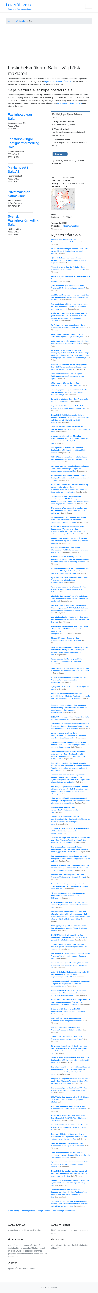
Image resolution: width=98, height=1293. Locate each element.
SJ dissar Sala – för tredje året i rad (72, 877)
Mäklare (11, 21)
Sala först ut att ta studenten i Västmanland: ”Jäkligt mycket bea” (69, 610)
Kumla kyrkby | (14, 1211)
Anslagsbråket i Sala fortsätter (70, 1030)
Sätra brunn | (57, 1211)
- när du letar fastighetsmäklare (19, 6)
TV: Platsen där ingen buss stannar (72, 327)
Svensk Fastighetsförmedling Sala (23, 220)
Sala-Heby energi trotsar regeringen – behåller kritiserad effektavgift (69, 791)
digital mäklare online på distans (58, 82)
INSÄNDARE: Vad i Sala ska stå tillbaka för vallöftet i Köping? (70, 420)
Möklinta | (25, 1211)
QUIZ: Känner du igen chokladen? (72, 288)
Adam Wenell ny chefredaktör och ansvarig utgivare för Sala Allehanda (70, 768)
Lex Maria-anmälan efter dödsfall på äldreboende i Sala (69, 1194)
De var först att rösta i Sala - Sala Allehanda (68, 399)
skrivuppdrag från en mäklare (69, 103)
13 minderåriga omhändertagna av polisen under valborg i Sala (68, 756)
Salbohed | (47, 1211)
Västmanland (21, 21)
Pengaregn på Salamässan (69, 242)
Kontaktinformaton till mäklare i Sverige (24, 1230)
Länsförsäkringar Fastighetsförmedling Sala (23, 143)
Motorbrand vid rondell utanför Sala (69, 343)
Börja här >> (60, 154)
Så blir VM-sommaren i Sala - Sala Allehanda (69, 717)
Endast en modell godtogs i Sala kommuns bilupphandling (69, 710)
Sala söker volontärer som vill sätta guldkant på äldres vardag (68, 1071)
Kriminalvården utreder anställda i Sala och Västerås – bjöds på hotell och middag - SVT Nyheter (69, 914)
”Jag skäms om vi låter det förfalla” (72, 269)
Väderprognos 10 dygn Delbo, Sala (68, 385)
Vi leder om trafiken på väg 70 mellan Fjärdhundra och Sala (69, 441)
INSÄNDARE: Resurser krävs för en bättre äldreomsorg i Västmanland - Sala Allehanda (67, 529)
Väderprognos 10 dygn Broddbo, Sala (69, 337)
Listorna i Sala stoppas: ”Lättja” (71, 1039)
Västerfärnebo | (69, 1211)
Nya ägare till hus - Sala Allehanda (65, 687)
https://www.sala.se (71, 226)
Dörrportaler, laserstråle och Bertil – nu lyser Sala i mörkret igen (69, 1050)
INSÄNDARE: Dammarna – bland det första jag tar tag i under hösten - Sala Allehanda (69, 487)
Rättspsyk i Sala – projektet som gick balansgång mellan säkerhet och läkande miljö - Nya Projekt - (70, 353)
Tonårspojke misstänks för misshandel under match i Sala (67, 652)
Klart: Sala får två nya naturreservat (72, 1109)
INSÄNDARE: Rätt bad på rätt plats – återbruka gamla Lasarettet (69, 318)
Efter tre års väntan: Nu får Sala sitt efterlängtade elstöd (70, 821)
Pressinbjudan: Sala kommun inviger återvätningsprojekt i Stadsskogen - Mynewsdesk (66, 498)
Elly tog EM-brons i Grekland (70, 640)
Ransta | (33, 1211)
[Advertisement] (49, 47)
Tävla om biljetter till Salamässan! (71, 1146)
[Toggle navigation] (88, 6)
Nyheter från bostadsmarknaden (21, 1268)
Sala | (39, 1211)
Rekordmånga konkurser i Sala (70, 1021)
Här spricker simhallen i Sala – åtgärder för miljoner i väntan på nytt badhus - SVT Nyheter (68, 777)
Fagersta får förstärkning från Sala (72, 408)
